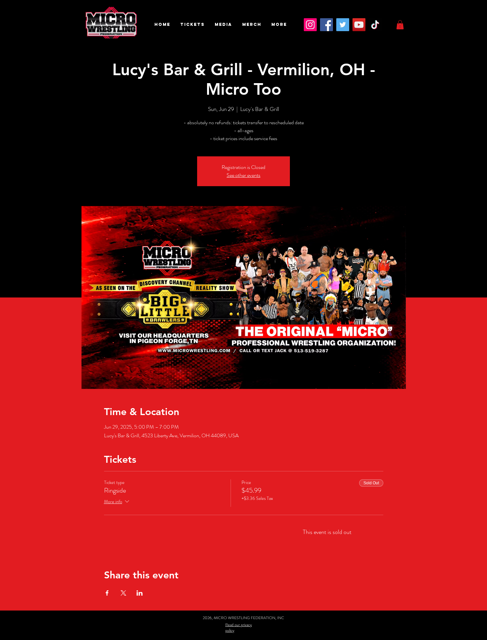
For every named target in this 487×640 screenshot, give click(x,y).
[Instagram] (310, 24)
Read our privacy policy (238, 627)
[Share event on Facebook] (107, 593)
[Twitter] (342, 24)
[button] (192, 24)
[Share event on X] (123, 593)
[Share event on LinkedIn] (139, 593)
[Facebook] (326, 24)
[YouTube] (358, 24)
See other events (243, 175)
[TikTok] (375, 24)
